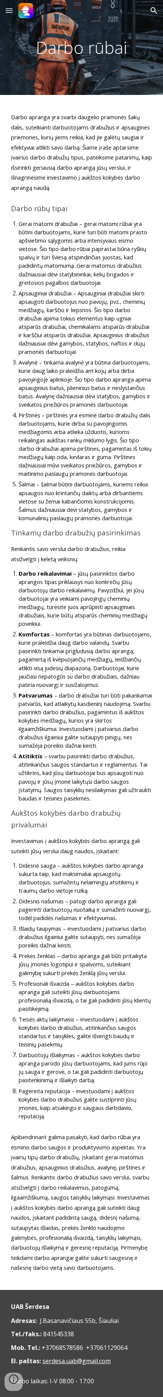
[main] (81, 47)
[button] (9, 10)
